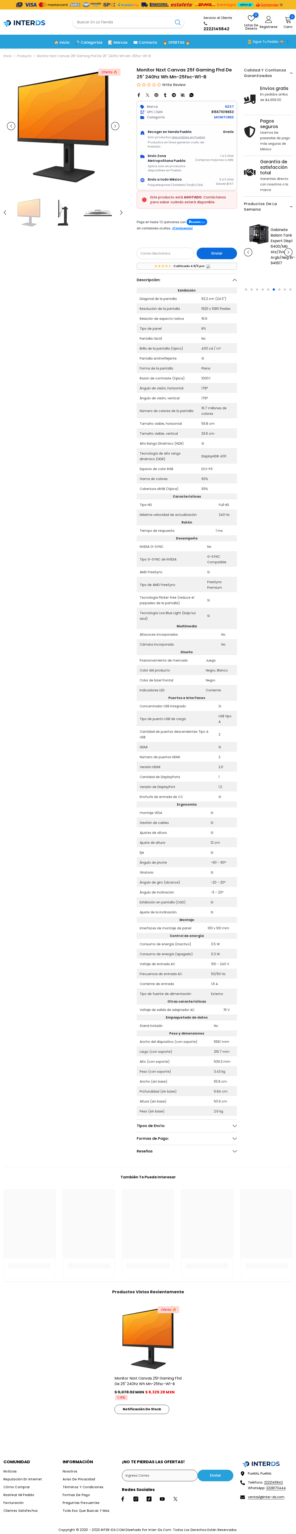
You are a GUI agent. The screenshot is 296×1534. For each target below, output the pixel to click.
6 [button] (274, 290)
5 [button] (268, 290)
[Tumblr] (165, 94)
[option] (268, 256)
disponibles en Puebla (188, 137)
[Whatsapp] (191, 94)
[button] (248, 253)
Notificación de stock (142, 1409)
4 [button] (263, 290)
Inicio (7, 56)
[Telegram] (174, 94)
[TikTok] (149, 1499)
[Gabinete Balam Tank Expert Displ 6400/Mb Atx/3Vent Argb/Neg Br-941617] (255, 234)
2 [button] (251, 290)
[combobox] (122, 22)
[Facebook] (139, 94)
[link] (29, 1266)
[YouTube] (162, 1499)
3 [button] (257, 290)
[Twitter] (147, 94)
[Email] (183, 94)
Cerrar (281, 5)
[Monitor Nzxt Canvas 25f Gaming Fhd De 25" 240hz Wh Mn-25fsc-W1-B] (148, 1337)
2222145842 (273, 1482)
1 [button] (246, 290)
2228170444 (276, 1488)
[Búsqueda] (128, 22)
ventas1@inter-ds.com (266, 1497)
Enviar (216, 253)
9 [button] (290, 290)
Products (24, 56)
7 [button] (279, 290)
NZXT (229, 106)
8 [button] (285, 290)
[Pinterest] (156, 94)
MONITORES (224, 117)
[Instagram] (136, 1499)
